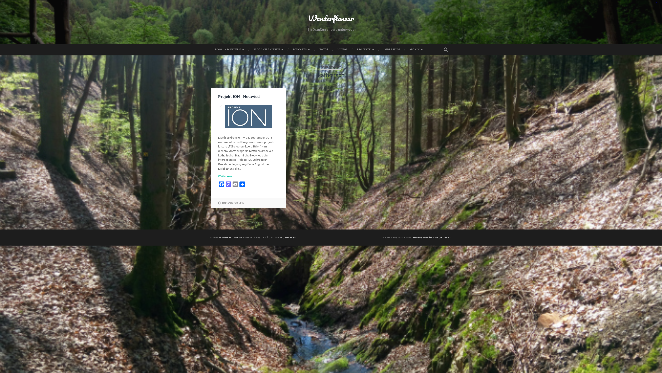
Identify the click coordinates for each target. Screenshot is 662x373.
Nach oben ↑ (443, 237)
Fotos (323, 49)
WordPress (288, 237)
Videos (343, 49)
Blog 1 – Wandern (228, 49)
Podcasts (300, 49)
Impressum (392, 49)
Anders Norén (422, 237)
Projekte (364, 49)
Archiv (414, 49)
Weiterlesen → (227, 176)
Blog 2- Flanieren (267, 49)
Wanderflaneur (331, 18)
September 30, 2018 (233, 203)
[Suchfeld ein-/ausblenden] (446, 49)
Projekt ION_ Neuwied (239, 96)
